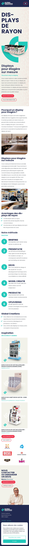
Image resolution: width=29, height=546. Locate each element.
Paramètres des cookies (15, 537)
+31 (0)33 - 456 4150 (6, 520)
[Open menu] (25, 3)
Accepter (14, 541)
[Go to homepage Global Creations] (7, 3)
